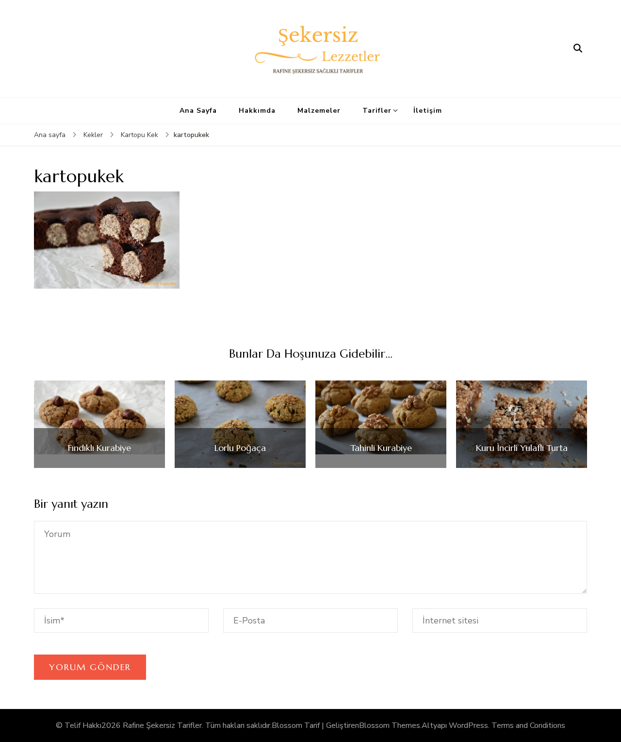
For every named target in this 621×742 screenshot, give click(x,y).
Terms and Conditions (528, 725)
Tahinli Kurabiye (381, 448)
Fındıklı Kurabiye (99, 448)
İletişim (427, 110)
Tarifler (377, 110)
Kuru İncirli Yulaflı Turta (522, 448)
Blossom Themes (389, 725)
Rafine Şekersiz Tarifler (162, 725)
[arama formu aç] (578, 48)
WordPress (468, 725)
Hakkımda (257, 110)
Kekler (93, 134)
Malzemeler (319, 110)
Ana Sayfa (198, 110)
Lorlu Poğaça (240, 448)
